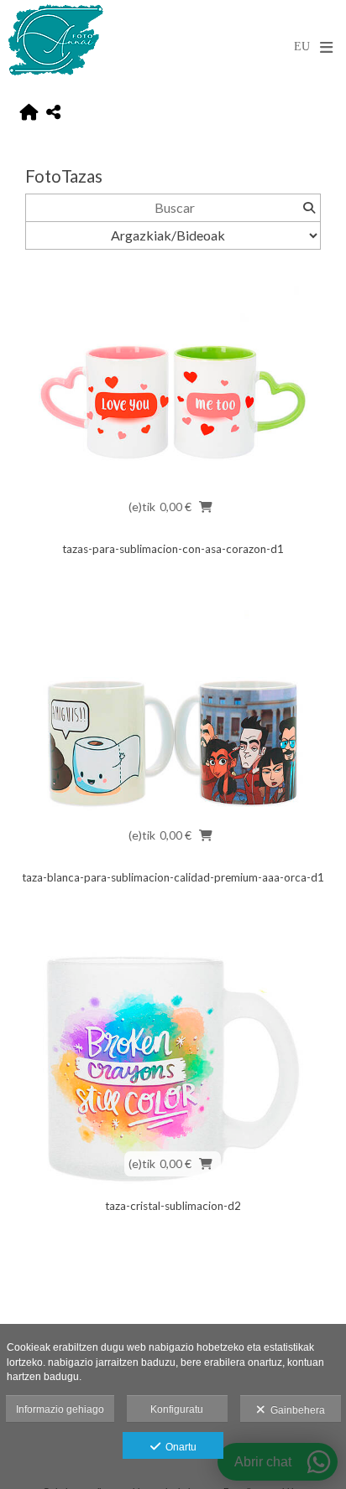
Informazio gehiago (60, 1409)
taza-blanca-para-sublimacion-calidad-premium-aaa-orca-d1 (173, 877)
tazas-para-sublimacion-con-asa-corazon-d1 (173, 549)
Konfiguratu (176, 1409)
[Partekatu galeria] (53, 113)
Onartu (178, 1447)
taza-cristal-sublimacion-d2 (173, 1205)
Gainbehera (295, 1410)
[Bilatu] (308, 208)
